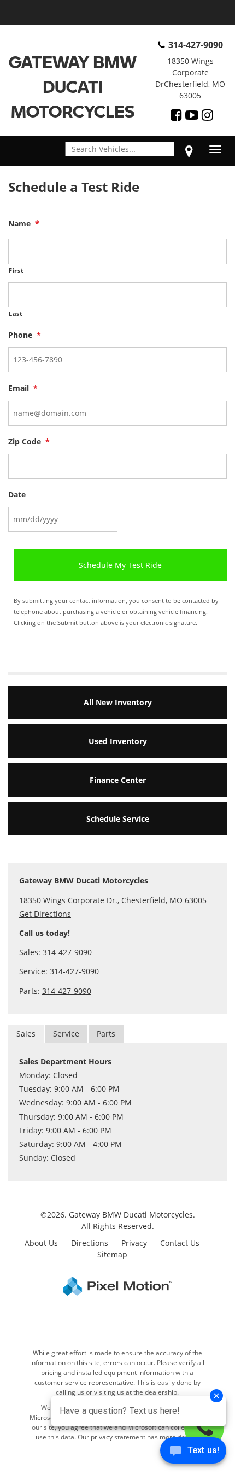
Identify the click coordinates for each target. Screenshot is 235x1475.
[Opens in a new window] (176, 115)
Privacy (134, 1243)
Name (23, 224)
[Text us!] (193, 1453)
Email (23, 388)
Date (17, 495)
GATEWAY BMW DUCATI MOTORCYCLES (73, 86)
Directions (89, 1243)
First (16, 270)
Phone (24, 335)
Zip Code (29, 442)
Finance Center (118, 780)
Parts (106, 1033)
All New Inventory (118, 702)
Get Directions (45, 914)
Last (16, 313)
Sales (26, 1033)
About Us (41, 1243)
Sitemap (112, 1254)
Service (66, 1033)
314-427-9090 (195, 45)
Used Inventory (118, 741)
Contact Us (179, 1243)
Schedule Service (117, 818)
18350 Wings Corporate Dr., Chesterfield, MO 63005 (113, 900)
